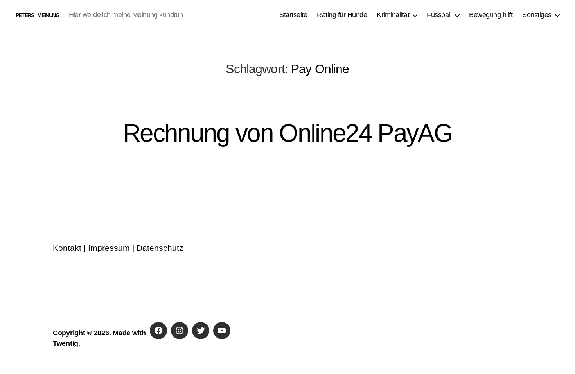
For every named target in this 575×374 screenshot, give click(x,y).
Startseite (293, 15)
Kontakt (67, 247)
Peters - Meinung (37, 15)
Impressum (109, 247)
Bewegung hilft (490, 15)
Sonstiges (537, 15)
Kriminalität (393, 15)
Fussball (439, 15)
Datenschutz (160, 247)
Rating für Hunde (342, 15)
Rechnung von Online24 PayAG (287, 133)
